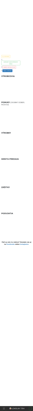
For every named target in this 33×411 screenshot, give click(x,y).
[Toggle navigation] (3, 408)
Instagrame (24, 244)
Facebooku (10, 244)
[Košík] (30, 408)
